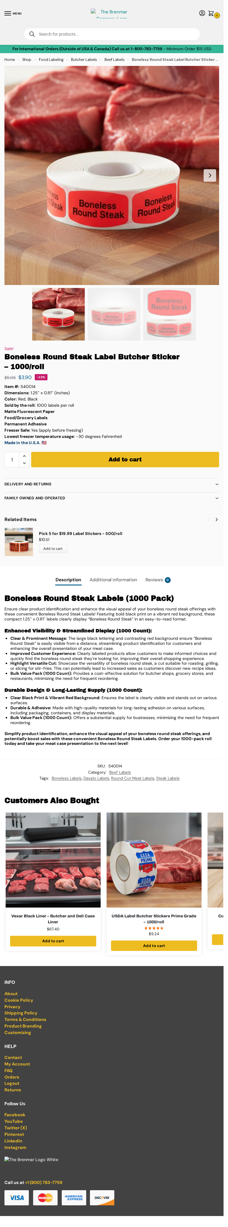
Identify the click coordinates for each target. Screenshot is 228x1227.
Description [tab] (68, 580)
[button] (212, 14)
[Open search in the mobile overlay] (112, 34)
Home (9, 59)
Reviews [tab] (157, 580)
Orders (11, 1077)
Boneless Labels (67, 778)
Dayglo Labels (96, 778)
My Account (17, 1064)
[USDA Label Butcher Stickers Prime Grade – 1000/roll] (154, 860)
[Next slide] (210, 175)
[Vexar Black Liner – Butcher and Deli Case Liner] (53, 860)
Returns (12, 1090)
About (11, 994)
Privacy (12, 1007)
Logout (11, 1083)
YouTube (13, 1121)
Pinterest (14, 1134)
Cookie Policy (18, 1000)
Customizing (17, 1033)
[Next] (216, 519)
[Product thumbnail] (21, 542)
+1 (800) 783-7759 (43, 1182)
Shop (26, 59)
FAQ (8, 1071)
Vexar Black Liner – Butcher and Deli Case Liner (53, 919)
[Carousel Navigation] (210, 519)
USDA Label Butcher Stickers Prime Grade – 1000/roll (154, 919)
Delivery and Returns (27, 484)
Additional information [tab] (113, 580)
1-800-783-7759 (146, 48)
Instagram (15, 1147)
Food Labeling (51, 59)
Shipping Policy (20, 1013)
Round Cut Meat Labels (132, 778)
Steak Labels (168, 778)
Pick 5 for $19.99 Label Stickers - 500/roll (80, 533)
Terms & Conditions (25, 1019)
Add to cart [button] (53, 940)
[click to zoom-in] (114, 175)
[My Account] (202, 14)
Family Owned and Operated (34, 498)
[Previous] (208, 519)
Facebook (14, 1115)
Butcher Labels (84, 59)
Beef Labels (114, 59)
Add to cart (125, 460)
